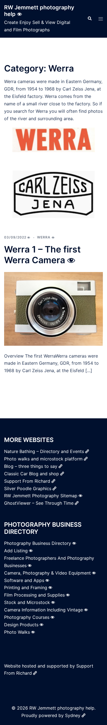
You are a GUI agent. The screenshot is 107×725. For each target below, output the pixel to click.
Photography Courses (26, 617)
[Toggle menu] (100, 19)
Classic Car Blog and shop (31, 473)
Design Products (21, 624)
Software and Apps (24, 580)
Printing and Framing (25, 587)
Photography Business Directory (37, 543)
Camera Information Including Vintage (43, 610)
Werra (43, 237)
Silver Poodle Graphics (27, 488)
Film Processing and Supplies (34, 595)
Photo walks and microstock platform (43, 459)
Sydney (72, 715)
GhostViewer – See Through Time (39, 503)
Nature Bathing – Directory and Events (44, 451)
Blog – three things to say (30, 466)
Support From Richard (27, 481)
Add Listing (16, 550)
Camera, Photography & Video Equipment (47, 573)
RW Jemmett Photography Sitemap (40, 495)
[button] (89, 19)
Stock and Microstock (27, 602)
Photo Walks (17, 632)
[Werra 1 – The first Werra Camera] (53, 308)
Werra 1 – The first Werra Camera (42, 254)
